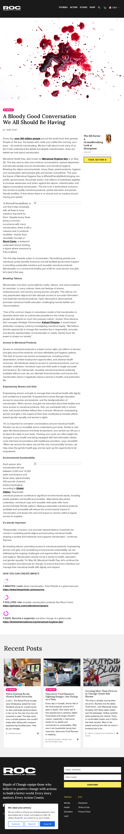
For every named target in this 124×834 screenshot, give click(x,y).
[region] (31, 816)
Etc (80, 797)
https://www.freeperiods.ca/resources (23, 589)
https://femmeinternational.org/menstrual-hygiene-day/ (33, 621)
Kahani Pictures (51, 322)
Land (66, 816)
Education (68, 811)
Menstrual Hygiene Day (55, 158)
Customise (16, 824)
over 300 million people (28, 138)
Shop (92, 7)
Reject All (31, 824)
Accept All (47, 824)
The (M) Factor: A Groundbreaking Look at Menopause (93, 142)
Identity (67, 802)
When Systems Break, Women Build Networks (19, 695)
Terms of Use (83, 807)
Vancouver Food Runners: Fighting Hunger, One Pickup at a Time (62, 696)
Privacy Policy (84, 811)
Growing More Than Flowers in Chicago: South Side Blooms (101, 694)
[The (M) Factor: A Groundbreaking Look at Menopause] (108, 139)
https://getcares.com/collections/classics (25, 605)
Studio (83, 7)
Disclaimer (82, 802)
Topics (67, 797)
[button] (114, 7)
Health (67, 807)
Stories (63, 7)
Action (73, 7)
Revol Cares (9, 241)
